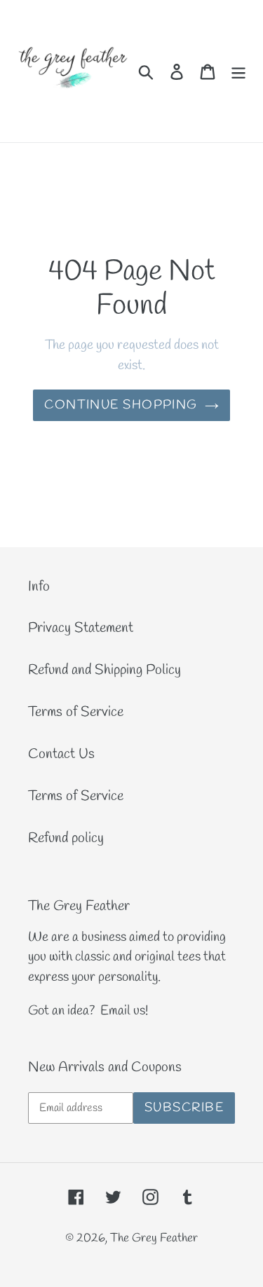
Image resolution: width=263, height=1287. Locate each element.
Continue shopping (120, 405)
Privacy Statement (80, 628)
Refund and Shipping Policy (104, 670)
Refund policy (66, 838)
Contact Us (61, 754)
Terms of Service (75, 712)
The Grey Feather (154, 1238)
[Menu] (238, 70)
